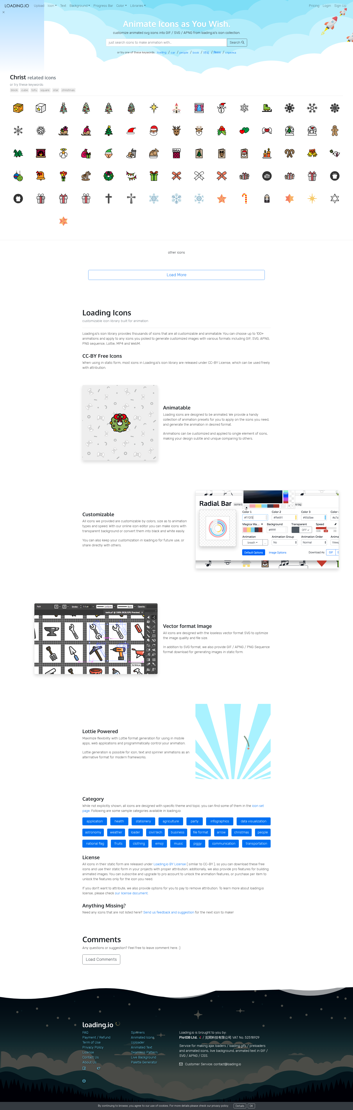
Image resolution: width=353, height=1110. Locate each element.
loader (135, 832)
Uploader (138, 1042)
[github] (88, 1084)
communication (223, 844)
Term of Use (91, 1042)
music (178, 844)
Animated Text (141, 1047)
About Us (89, 1062)
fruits (118, 844)
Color (120, 6)
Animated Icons (142, 1037)
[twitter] (103, 1072)
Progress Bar (103, 6)
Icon (51, 6)
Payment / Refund (96, 1037)
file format (200, 832)
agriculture (171, 821)
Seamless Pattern (144, 1052)
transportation (256, 844)
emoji (159, 844)
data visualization (253, 821)
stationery (143, 821)
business (177, 832)
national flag (95, 844)
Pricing (314, 6)
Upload (39, 6)
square (44, 90)
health (119, 821)
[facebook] (88, 1072)
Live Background (143, 1057)
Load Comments (101, 959)
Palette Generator (144, 1062)
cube (24, 90)
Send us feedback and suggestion (168, 912)
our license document (131, 893)
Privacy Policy (93, 1047)
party (195, 821)
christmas (68, 90)
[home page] (17, 5)
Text (63, 6)
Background (78, 6)
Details (240, 1106)
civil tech (155, 832)
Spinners (138, 1033)
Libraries (136, 6)
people (263, 832)
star (55, 90)
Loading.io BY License (170, 864)
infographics (220, 821)
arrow (221, 832)
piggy (197, 844)
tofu (34, 90)
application (95, 821)
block (14, 90)
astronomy (93, 832)
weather (116, 832)
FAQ (85, 1033)
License (88, 1052)
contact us (90, 1057)
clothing (139, 844)
